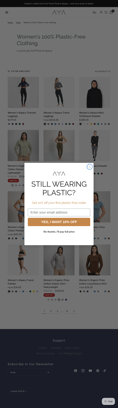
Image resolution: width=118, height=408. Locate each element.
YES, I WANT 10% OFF (59, 222)
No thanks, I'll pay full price (59, 231)
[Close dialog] (89, 166)
